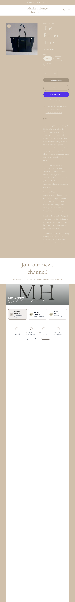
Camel (58, 58)
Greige (48, 64)
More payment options (56, 100)
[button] (5, 10)
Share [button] (47, 119)
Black (48, 58)
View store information (54, 113)
